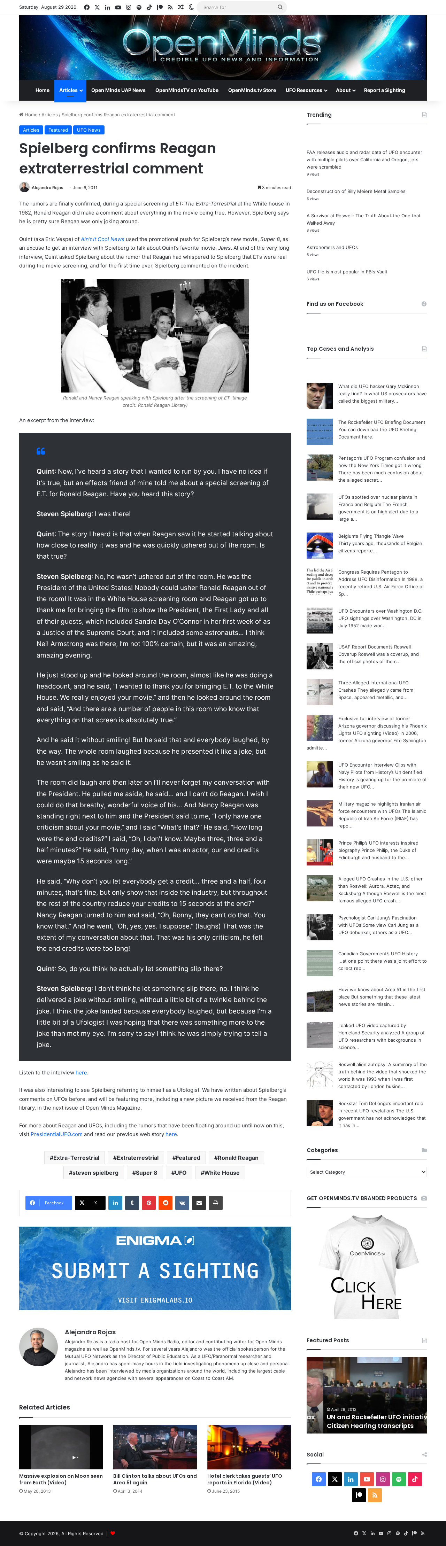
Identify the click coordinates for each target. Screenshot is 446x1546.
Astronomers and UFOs (332, 247)
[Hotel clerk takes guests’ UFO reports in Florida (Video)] (249, 1447)
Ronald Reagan (238, 1157)
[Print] (216, 1203)
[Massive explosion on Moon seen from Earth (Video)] (61, 1447)
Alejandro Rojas (47, 187)
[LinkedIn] (115, 1203)
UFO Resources (304, 90)
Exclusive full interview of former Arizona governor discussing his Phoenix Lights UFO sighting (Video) (382, 726)
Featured (58, 130)
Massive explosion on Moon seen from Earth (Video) (61, 1479)
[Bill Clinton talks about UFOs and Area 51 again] (155, 1447)
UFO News (89, 130)
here (81, 1072)
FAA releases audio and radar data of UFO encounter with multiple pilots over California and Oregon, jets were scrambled (364, 159)
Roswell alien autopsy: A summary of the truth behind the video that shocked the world (382, 1072)
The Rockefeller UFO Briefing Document (381, 422)
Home (42, 90)
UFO (181, 1172)
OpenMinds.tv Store (252, 90)
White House (222, 1172)
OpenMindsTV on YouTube (186, 90)
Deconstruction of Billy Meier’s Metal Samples (356, 191)
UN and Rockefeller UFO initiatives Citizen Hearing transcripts (364, 1421)
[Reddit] (165, 1203)
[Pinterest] (149, 1203)
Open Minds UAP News (118, 90)
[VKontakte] (182, 1203)
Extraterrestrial (138, 1157)
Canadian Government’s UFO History (378, 953)
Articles (68, 90)
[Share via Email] (199, 1203)
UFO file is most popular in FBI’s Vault (347, 271)
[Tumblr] (132, 1203)
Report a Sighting (384, 90)
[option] (367, 1395)
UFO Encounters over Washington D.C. (380, 611)
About (343, 90)
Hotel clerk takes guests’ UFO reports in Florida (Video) (244, 1479)
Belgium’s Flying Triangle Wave (371, 536)
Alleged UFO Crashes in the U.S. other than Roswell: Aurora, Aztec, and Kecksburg (380, 886)
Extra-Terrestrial (76, 1157)
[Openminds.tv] (223, 47)
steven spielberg (95, 1172)
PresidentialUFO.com (57, 1134)
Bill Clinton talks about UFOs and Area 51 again (155, 1479)
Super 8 (146, 1172)
